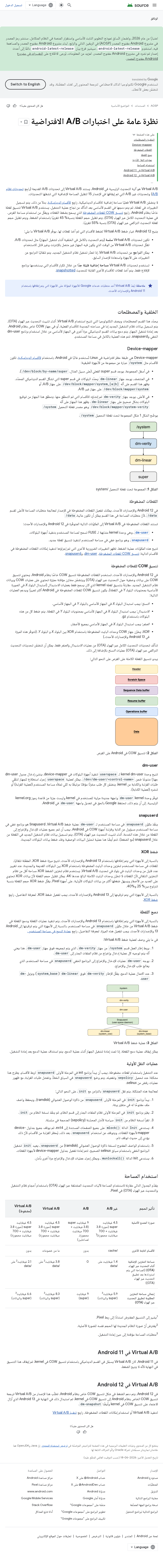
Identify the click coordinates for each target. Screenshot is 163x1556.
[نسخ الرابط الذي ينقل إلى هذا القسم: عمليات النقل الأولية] (122, 1064)
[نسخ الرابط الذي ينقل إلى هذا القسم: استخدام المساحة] (120, 1176)
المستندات (140, 106)
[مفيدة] (14, 106)
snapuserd (73, 554)
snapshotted (65, 270)
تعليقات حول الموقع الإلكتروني (54, 1536)
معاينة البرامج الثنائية (147, 1498)
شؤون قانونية (112, 1536)
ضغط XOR (151, 900)
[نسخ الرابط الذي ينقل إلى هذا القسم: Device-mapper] (123, 349)
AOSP (154, 106)
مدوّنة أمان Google (94, 1498)
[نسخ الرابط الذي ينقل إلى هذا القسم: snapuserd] (134, 815)
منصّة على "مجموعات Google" (87, 1505)
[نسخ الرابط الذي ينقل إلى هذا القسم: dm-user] (138, 765)
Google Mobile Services (37, 1498)
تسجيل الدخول (13, 5)
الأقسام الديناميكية (59, 202)
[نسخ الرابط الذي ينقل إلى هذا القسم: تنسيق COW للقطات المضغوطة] (107, 566)
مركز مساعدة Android (40, 1478)
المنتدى (128, 1536)
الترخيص (96, 1536)
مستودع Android (147, 1478)
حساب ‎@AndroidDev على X (88, 1484)
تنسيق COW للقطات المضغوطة (103, 213)
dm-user (90, 554)
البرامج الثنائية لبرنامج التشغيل (142, 1512)
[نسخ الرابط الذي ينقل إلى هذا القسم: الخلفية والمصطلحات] (113, 312)
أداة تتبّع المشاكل (44, 1512)
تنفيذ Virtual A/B (65, 1413)
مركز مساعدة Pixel (42, 1484)
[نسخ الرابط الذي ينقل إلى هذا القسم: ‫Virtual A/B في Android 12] (93, 1385)
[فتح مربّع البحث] (69, 5)
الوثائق (154, 18)
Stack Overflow (42, 1505)
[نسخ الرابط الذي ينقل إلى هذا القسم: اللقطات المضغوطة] (125, 501)
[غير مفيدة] (8, 106)
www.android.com (40, 1491)
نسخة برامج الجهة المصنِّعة (144, 1505)
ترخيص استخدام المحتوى (54, 1445)
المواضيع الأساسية (120, 106)
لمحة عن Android (147, 1536)
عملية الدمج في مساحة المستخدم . (49, 931)
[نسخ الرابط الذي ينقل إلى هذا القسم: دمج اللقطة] (136, 912)
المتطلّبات (153, 1484)
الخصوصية (81, 1536)
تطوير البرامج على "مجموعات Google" (83, 1512)
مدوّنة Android (96, 1491)
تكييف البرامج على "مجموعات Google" (83, 1518)
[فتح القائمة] (154, 5)
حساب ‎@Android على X (90, 1478)
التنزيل (154, 1491)
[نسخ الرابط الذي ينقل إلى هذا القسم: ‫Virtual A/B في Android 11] (93, 1352)
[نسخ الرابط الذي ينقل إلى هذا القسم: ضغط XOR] (137, 852)
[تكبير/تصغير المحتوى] (133, 134)
